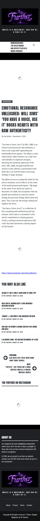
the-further (8, 136)
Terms (22, 505)
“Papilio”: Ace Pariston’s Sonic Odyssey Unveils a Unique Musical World (18, 368)
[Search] (34, 45)
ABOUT (22, 45)
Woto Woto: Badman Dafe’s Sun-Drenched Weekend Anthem (17, 304)
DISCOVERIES (19, 43)
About (8, 505)
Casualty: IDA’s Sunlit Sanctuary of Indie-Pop (19, 293)
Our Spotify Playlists (19, 48)
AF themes (24, 517)
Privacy (15, 505)
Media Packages (16, 51)
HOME (13, 43)
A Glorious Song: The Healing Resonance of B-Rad (20, 339)
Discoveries (7, 102)
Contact (29, 505)
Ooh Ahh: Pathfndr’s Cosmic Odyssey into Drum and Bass (19, 327)
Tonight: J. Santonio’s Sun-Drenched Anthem (18, 316)
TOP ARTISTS (15, 45)
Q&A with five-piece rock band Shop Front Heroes (21, 358)
